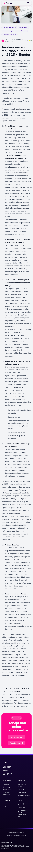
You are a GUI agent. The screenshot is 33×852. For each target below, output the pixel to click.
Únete (5, 807)
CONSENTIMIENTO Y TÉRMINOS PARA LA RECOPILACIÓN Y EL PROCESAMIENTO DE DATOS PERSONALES (15, 847)
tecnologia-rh (23, 27)
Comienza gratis (16, 737)
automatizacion (21, 31)
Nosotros (6, 804)
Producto (6, 784)
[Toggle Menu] (28, 3)
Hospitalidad (22, 792)
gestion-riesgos (8, 31)
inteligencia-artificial (9, 34)
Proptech (21, 789)
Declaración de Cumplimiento (16, 835)
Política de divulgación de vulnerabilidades (16, 838)
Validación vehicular (24, 795)
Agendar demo (15, 743)
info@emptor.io (25, 804)
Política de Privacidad (16, 832)
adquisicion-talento (9, 27)
